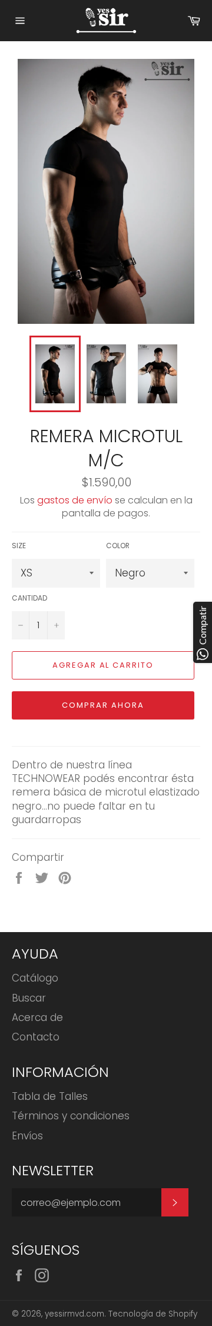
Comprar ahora (103, 705)
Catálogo (35, 978)
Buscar (29, 998)
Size (19, 546)
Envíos (27, 1136)
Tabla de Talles (50, 1096)
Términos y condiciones (71, 1116)
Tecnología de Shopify (152, 1314)
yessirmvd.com (74, 1314)
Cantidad (29, 598)
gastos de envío (74, 500)
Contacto (35, 1037)
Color (118, 546)
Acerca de (37, 1017)
